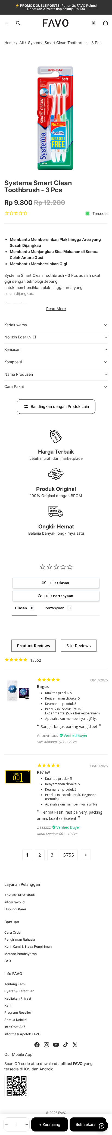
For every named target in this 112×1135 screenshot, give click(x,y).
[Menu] (6, 23)
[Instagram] (46, 1044)
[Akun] (93, 23)
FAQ (7, 961)
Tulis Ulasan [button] (58, 582)
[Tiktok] (65, 1044)
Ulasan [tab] (21, 607)
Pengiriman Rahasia (19, 939)
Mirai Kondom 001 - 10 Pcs (57, 833)
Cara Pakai (14, 386)
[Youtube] (56, 1044)
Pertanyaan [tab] (54, 607)
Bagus (43, 686)
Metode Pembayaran (20, 954)
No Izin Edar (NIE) (20, 337)
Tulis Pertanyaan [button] (58, 595)
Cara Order (13, 932)
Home (9, 42)
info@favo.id (14, 902)
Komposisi (13, 362)
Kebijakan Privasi (17, 998)
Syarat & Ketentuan (19, 991)
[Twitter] (75, 1044)
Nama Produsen (18, 374)
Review (43, 772)
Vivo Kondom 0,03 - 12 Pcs (56, 742)
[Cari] (18, 23)
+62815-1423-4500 (19, 895)
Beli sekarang (88, 1124)
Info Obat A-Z (15, 1027)
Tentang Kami (15, 984)
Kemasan (12, 349)
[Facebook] (37, 1044)
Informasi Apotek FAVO (22, 1034)
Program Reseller (17, 1012)
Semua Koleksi (15, 1020)
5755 (68, 855)
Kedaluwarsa (15, 324)
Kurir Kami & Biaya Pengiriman (28, 946)
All (21, 42)
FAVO (62, 1113)
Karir (8, 1005)
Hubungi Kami (15, 909)
